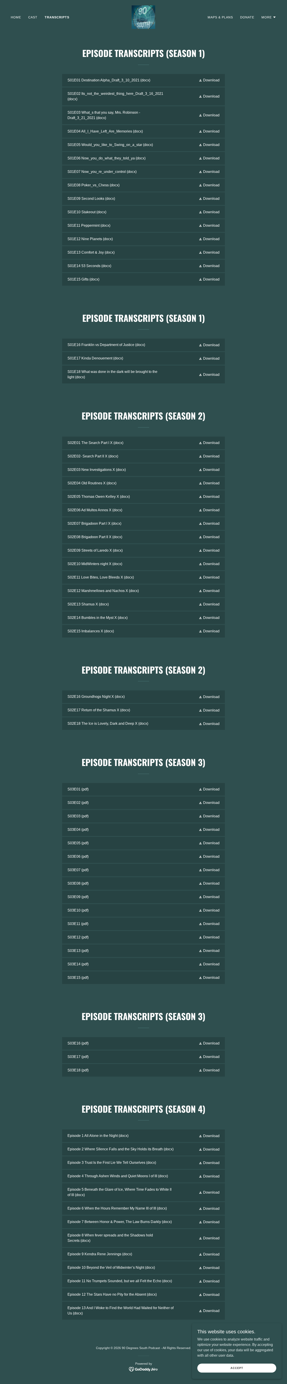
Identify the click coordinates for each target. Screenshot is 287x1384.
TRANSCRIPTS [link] (57, 17)
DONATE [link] (247, 17)
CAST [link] (32, 17)
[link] (143, 17)
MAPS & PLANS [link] (220, 17)
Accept (236, 1367)
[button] (268, 17)
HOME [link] (16, 17)
